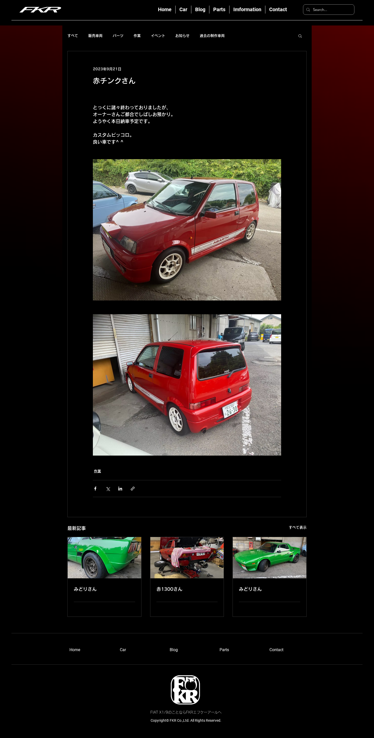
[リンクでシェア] (132, 488)
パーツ (118, 35)
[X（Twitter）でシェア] (107, 488)
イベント (158, 35)
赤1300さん (169, 589)
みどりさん (85, 589)
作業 (137, 35)
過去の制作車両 (212, 35)
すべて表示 (298, 527)
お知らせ (182, 35)
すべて (72, 35)
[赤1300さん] (187, 557)
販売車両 (95, 35)
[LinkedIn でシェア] (120, 488)
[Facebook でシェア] (95, 488)
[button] (300, 36)
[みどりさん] (104, 557)
